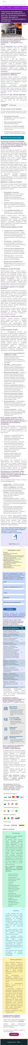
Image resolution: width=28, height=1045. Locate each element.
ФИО (4, 582)
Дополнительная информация (12, 602)
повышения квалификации (7, 278)
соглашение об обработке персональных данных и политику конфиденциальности (14, 615)
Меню (4, 1)
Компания (6, 597)
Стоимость (9, 7)
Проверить (14, 1034)
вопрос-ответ (16, 280)
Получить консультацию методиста (12, 137)
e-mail (5, 593)
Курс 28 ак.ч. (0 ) (14, 544)
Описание (3, 7)
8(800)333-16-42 (7, 485)
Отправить (9, 609)
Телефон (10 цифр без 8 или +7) (12, 587)
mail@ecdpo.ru (13, 487)
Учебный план (16, 7)
